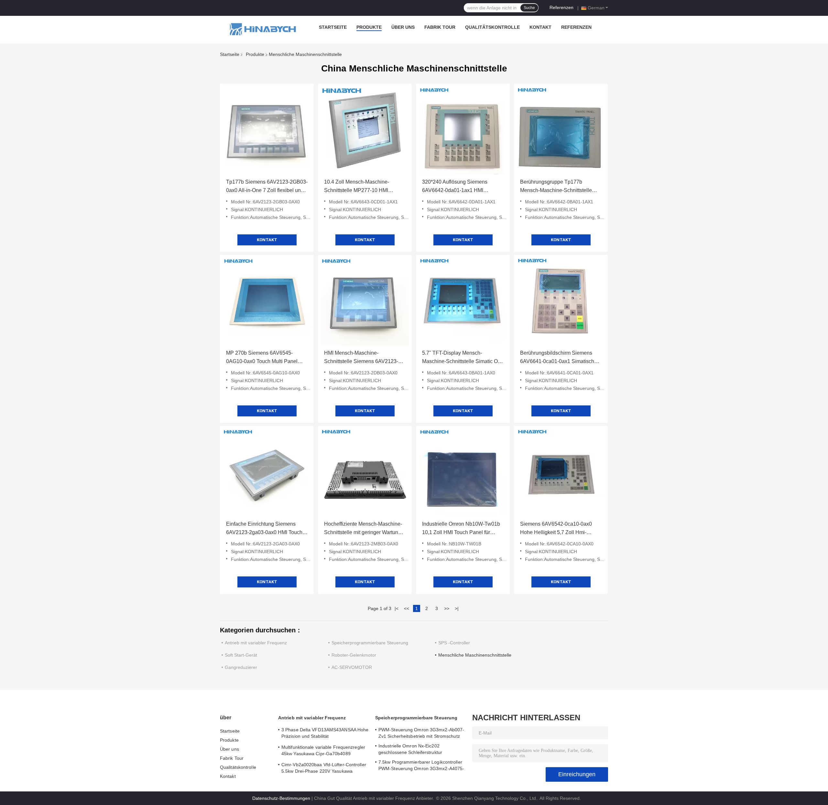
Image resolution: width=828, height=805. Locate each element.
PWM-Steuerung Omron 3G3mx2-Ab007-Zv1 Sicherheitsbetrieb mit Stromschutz (421, 733)
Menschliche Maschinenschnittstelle (474, 655)
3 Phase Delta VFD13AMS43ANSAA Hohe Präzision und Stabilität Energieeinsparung (324, 734)
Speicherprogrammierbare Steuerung (370, 642)
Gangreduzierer (241, 667)
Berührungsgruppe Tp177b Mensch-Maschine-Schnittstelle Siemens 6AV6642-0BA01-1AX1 (557, 187)
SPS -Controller (454, 642)
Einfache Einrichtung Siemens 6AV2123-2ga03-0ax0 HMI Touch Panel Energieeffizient (264, 529)
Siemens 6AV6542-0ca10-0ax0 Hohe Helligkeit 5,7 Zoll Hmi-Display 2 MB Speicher (556, 529)
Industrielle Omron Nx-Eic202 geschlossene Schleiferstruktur (410, 749)
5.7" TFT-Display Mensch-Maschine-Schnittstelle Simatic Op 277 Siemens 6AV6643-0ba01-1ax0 (461, 358)
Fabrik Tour (439, 27)
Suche (529, 7)
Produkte (369, 27)
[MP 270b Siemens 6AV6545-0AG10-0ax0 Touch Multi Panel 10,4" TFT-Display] (267, 302)
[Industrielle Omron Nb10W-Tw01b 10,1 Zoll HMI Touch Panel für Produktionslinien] (463, 473)
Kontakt (540, 27)
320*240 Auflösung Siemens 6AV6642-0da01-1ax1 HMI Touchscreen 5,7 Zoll (454, 187)
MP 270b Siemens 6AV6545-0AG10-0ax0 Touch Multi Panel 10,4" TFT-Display (262, 358)
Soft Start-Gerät (241, 655)
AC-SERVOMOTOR (352, 667)
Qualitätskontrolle (492, 27)
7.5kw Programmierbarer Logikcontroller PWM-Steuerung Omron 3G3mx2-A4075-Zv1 (421, 766)
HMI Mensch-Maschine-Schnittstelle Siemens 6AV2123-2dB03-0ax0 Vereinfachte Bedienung (361, 358)
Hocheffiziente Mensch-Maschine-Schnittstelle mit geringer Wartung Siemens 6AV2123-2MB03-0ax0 (363, 529)
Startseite (333, 27)
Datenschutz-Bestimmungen (281, 798)
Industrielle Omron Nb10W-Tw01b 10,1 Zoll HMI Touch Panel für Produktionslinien (461, 529)
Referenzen (561, 7)
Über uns (403, 27)
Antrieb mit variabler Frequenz (256, 642)
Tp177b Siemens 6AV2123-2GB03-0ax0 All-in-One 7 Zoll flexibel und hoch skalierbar (267, 187)
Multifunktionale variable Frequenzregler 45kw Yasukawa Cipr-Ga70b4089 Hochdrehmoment (323, 751)
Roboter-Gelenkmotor (354, 655)
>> (446, 608)
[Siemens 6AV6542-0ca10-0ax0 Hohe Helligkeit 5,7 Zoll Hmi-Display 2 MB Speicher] (561, 473)
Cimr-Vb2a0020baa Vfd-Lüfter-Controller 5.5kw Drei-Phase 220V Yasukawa (323, 768)
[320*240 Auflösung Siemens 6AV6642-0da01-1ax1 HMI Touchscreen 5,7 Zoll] (463, 131)
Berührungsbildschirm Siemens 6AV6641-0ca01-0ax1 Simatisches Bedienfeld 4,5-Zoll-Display (560, 358)
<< (406, 608)
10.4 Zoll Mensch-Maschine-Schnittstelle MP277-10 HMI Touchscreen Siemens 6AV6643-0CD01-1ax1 (361, 187)
